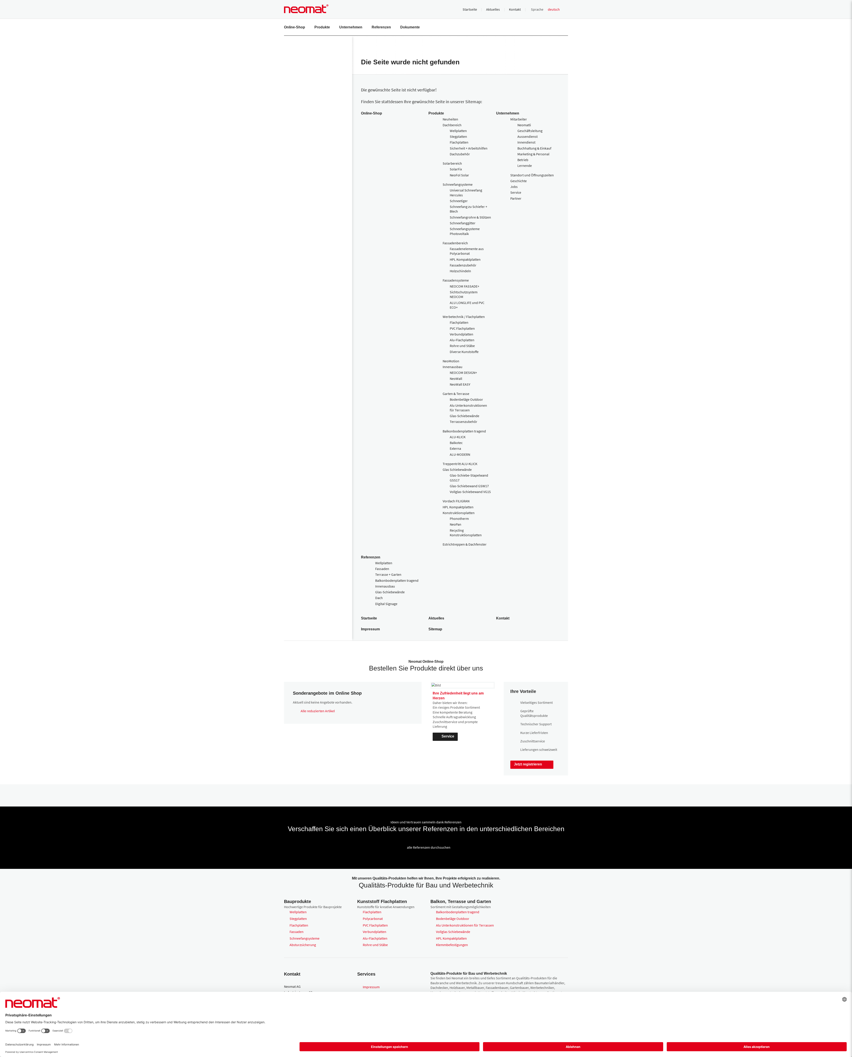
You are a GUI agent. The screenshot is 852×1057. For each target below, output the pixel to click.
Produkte (322, 27)
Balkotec (456, 442)
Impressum (370, 629)
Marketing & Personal (533, 154)
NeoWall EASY (460, 384)
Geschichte (518, 181)
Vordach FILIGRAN (456, 501)
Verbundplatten (461, 334)
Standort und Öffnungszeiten (532, 175)
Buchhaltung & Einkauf (534, 148)
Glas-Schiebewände (464, 416)
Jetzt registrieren (528, 764)
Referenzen (381, 27)
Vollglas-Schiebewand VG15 (470, 491)
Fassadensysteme (456, 280)
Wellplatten (458, 130)
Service (515, 192)
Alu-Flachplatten (462, 340)
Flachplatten (459, 142)
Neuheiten (450, 119)
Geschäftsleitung (529, 130)
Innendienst (526, 142)
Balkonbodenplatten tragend (464, 431)
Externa (455, 448)
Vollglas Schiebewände (453, 931)
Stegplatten (458, 136)
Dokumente (410, 27)
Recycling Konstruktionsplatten (466, 532)
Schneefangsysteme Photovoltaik (465, 231)
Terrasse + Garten (388, 574)
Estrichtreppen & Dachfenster (465, 544)
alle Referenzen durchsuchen (428, 847)
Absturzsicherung (303, 945)
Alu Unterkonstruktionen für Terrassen (468, 407)
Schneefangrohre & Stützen (470, 217)
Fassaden (382, 568)
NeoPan (455, 524)
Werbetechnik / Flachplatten (464, 316)
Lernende (524, 165)
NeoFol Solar (459, 175)
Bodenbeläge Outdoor (466, 399)
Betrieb (522, 160)
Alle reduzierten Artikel (318, 711)
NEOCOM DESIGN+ (463, 372)
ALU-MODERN (460, 454)
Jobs (514, 186)
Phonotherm (459, 518)
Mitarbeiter (518, 119)
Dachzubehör (460, 154)
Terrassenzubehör (463, 421)
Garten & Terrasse (456, 393)
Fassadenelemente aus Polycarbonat (467, 251)
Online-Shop (294, 27)
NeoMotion (451, 361)
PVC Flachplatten (462, 328)
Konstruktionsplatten (459, 513)
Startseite (470, 9)
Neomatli (524, 125)
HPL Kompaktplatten (465, 259)
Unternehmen (350, 27)
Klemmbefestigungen (452, 945)
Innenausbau (452, 367)
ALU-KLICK (457, 437)
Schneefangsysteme (458, 184)
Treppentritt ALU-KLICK (460, 463)
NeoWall (456, 378)
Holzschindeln (460, 271)
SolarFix (456, 169)
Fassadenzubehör (463, 265)
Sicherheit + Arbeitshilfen (468, 148)
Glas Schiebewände (457, 469)
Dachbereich (452, 125)
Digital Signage (386, 603)
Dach (379, 598)
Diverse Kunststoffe (464, 351)
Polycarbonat (373, 918)
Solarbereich (452, 163)
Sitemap (435, 629)
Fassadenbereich (455, 243)
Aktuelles (493, 9)
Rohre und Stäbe (462, 345)
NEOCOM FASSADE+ (464, 286)
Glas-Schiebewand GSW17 (469, 486)
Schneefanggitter (462, 223)
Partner (515, 198)
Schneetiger (459, 201)
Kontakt (515, 9)
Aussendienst (527, 136)
